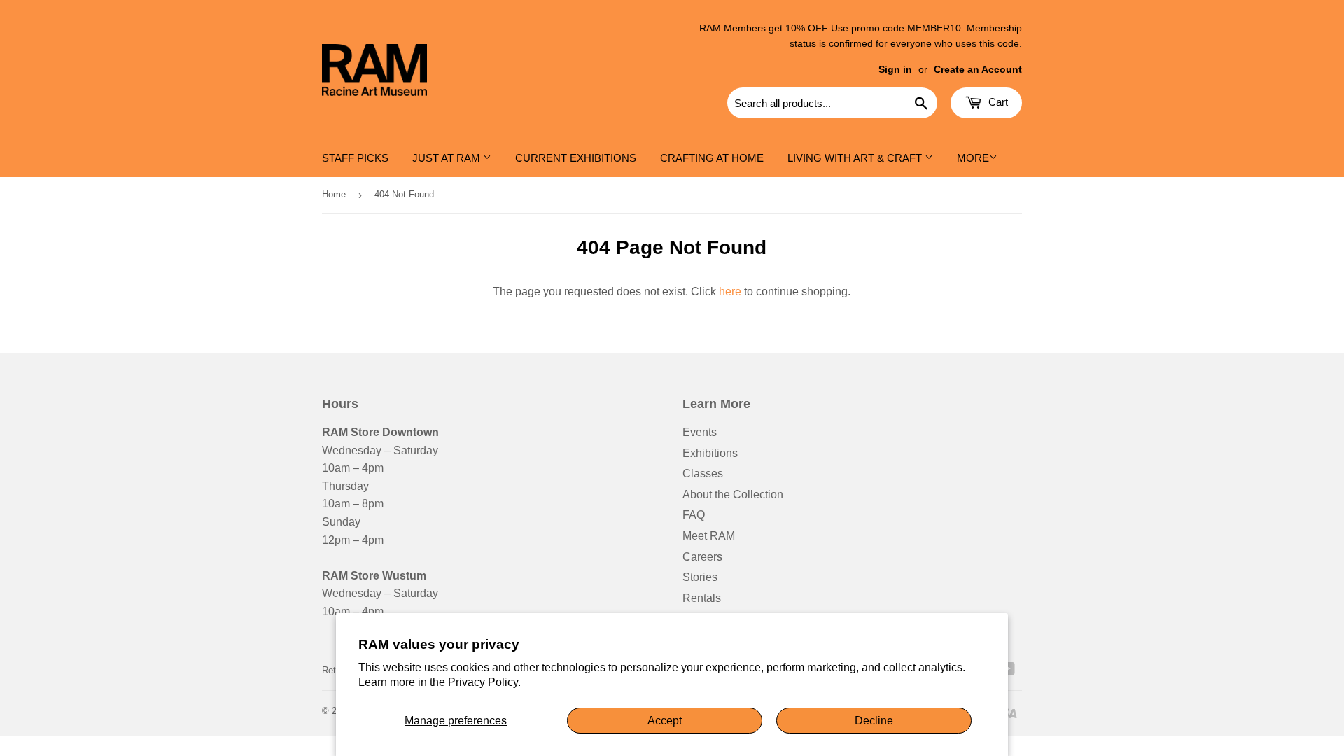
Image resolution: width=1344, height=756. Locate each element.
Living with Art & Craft (856, 158)
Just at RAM (447, 158)
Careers (702, 557)
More (973, 158)
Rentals (701, 598)
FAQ (693, 515)
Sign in (895, 69)
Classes (702, 473)
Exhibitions (710, 453)
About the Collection (732, 494)
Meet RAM (708, 536)
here (730, 292)
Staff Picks (355, 158)
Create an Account (978, 69)
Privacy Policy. (484, 682)
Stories (700, 577)
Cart (997, 102)
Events (699, 432)
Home (334, 194)
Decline (874, 721)
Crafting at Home (712, 158)
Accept (665, 721)
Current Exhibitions (575, 158)
